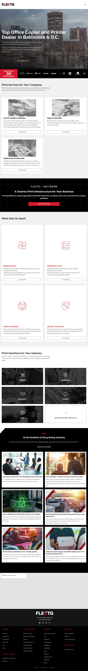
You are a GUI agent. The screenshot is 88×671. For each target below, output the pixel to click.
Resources (68, 629)
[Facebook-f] (43, 623)
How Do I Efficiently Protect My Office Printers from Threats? (21, 514)
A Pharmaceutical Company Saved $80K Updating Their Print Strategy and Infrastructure (65, 553)
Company (5, 629)
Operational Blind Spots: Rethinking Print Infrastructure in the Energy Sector (65, 515)
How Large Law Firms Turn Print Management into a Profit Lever (22, 477)
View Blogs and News (44, 447)
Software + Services (9, 654)
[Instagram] (46, 623)
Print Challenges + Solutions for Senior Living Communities (64, 477)
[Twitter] (49, 623)
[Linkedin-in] (39, 623)
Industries (47, 629)
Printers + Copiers (28, 629)
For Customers (69, 645)
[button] (84, 4)
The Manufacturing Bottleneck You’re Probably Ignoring (20, 552)
